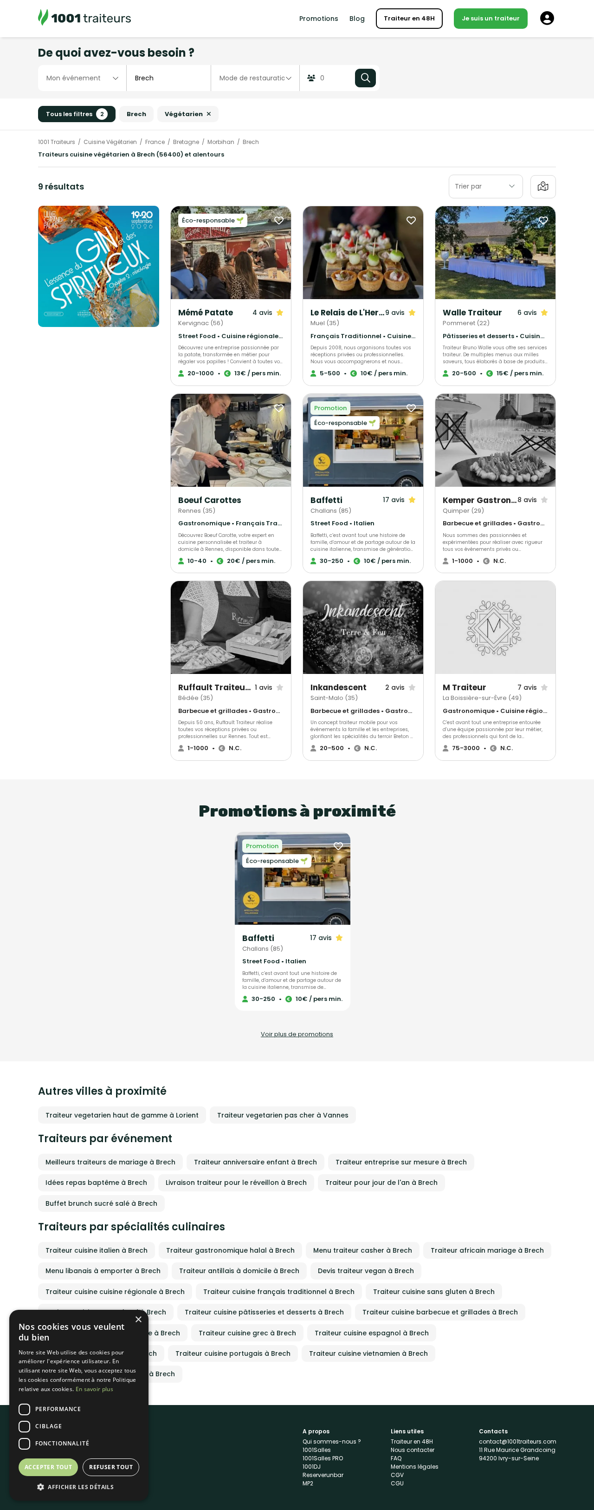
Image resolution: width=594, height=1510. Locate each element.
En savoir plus (94, 1389)
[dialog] (78, 1405)
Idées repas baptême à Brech (96, 1182)
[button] (79, 1486)
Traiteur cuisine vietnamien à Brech (368, 1353)
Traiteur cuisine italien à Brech (96, 1250)
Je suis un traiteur (491, 18)
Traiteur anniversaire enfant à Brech (255, 1162)
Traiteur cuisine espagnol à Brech (372, 1333)
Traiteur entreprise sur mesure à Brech (401, 1162)
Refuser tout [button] (111, 1467)
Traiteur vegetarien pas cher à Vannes (283, 1115)
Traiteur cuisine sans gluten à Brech (434, 1291)
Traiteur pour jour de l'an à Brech (381, 1182)
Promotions (318, 18)
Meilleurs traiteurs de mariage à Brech (110, 1162)
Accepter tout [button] (48, 1467)
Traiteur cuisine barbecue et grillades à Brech (440, 1312)
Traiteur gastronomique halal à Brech (230, 1250)
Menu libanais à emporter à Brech (103, 1270)
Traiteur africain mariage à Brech (487, 1250)
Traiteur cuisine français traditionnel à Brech (279, 1291)
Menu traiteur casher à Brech (362, 1250)
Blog (357, 18)
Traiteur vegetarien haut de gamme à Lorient (122, 1115)
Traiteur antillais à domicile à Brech (239, 1270)
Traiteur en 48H (409, 18)
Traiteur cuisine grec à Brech (247, 1333)
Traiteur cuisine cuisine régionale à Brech (115, 1291)
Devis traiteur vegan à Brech (366, 1270)
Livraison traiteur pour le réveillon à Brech (236, 1182)
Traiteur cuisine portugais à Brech (233, 1353)
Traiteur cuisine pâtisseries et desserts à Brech (264, 1312)
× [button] (138, 1319)
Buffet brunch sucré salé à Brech (101, 1203)
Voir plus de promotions (297, 1034)
